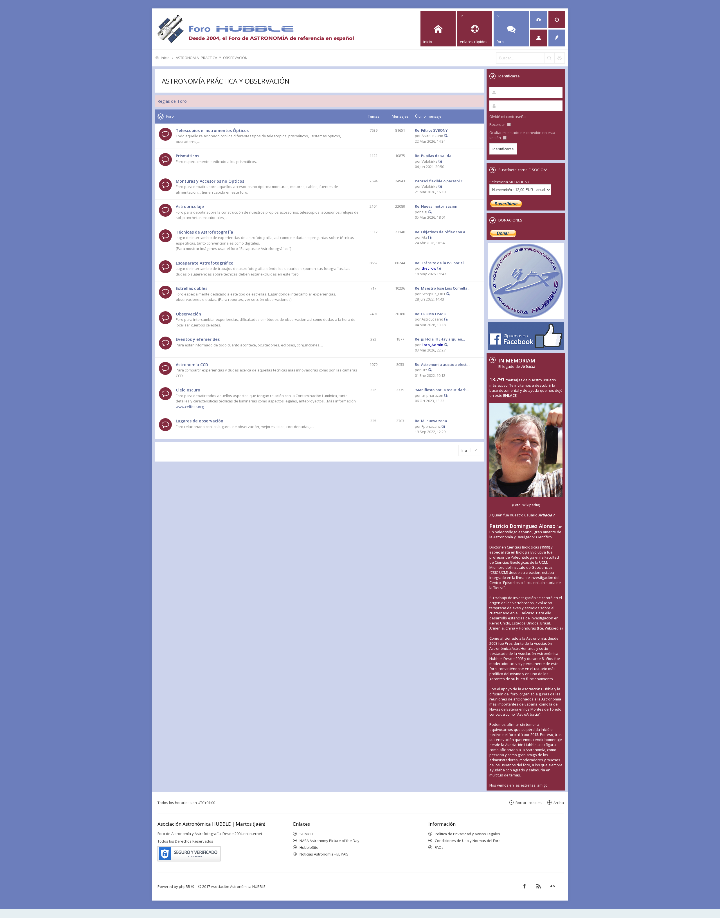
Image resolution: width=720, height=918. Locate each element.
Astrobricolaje (190, 206)
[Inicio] (255, 29)
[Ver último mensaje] (445, 135)
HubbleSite (309, 847)
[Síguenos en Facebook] (524, 886)
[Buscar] (549, 58)
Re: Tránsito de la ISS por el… (441, 262)
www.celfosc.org (190, 406)
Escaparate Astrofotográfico (204, 263)
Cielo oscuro (188, 390)
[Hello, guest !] (538, 38)
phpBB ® (186, 886)
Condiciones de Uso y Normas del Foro (468, 840)
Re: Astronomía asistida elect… (442, 364)
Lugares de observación (199, 421)
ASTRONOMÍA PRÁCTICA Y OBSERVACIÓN (212, 57)
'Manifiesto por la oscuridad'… (442, 389)
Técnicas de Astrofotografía (204, 232)
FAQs (439, 847)
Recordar (497, 124)
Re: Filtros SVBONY (431, 130)
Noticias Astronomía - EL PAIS (324, 854)
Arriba (559, 802)
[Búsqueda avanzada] (559, 58)
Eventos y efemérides (198, 339)
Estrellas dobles (191, 288)
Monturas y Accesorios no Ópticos (210, 181)
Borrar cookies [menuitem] (529, 802)
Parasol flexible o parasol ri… (440, 180)
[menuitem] (538, 19)
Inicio (165, 57)
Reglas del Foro (172, 101)
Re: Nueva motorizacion (436, 206)
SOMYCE (307, 833)
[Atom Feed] (538, 886)
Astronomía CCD (192, 364)
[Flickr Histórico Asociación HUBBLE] (552, 886)
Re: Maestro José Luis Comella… (442, 288)
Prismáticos (187, 155)
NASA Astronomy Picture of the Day (329, 840)
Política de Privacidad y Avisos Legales (467, 833)
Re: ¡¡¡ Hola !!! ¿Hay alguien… (440, 339)
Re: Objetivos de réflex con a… (441, 231)
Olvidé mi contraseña (507, 116)
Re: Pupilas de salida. (433, 155)
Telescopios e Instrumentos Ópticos (212, 130)
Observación (188, 314)
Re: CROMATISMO (430, 313)
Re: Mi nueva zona (431, 420)
